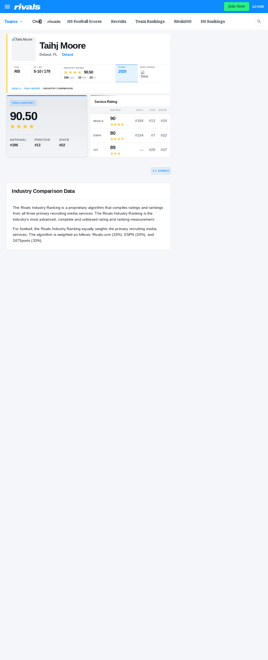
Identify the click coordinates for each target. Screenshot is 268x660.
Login (258, 6)
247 (95, 149)
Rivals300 (182, 21)
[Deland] (144, 74)
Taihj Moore (32, 88)
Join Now (236, 6)
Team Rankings (150, 21)
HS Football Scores (84, 21)
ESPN (97, 135)
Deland (68, 55)
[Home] (27, 6)
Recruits (118, 21)
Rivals (16, 88)
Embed (163, 170)
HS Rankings (213, 21)
